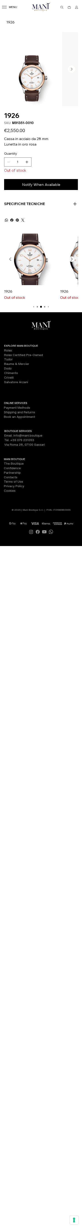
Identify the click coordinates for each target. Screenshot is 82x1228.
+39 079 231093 (22, 440)
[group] (41, 266)
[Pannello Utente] (76, 7)
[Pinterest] (17, 220)
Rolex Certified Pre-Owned (23, 354)
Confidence (12, 468)
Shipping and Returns (19, 412)
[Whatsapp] (51, 531)
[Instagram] (31, 531)
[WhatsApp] (6, 220)
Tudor (8, 359)
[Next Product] (71, 259)
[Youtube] (44, 531)
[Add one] (26, 162)
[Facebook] (12, 220)
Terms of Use (13, 481)
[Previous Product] (10, 259)
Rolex (8, 350)
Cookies (9, 490)
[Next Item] (71, 69)
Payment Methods (17, 407)
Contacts (10, 477)
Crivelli (9, 377)
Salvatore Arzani (16, 382)
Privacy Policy (14, 486)
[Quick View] (30, 259)
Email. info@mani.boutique (23, 435)
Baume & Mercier (16, 363)
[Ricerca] (62, 7)
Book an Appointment (19, 416)
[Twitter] (22, 220)
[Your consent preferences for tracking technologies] (74, 1220)
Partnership (12, 472)
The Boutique (14, 463)
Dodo (8, 368)
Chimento (11, 373)
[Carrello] (69, 7)
